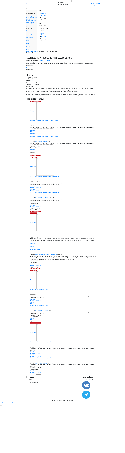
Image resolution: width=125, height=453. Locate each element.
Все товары (29, 12)
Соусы (35, 17)
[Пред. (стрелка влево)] (0, 405)
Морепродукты (30, 16)
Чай (27, 30)
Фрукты (33, 23)
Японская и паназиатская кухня (49, 254)
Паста (34, 20)
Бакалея (28, 19)
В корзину (32, 130)
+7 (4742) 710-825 (94, 3)
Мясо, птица (48, 60)
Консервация (29, 20)
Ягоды (28, 17)
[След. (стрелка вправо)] (1, 405)
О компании (44, 13)
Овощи (31, 17)
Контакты (43, 15)
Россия (32, 80)
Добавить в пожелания (35, 131)
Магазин (43, 12)
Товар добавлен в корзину (6, 402)
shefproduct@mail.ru (93, 5)
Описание (31, 72)
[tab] (64, 72)
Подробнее (32, 243)
